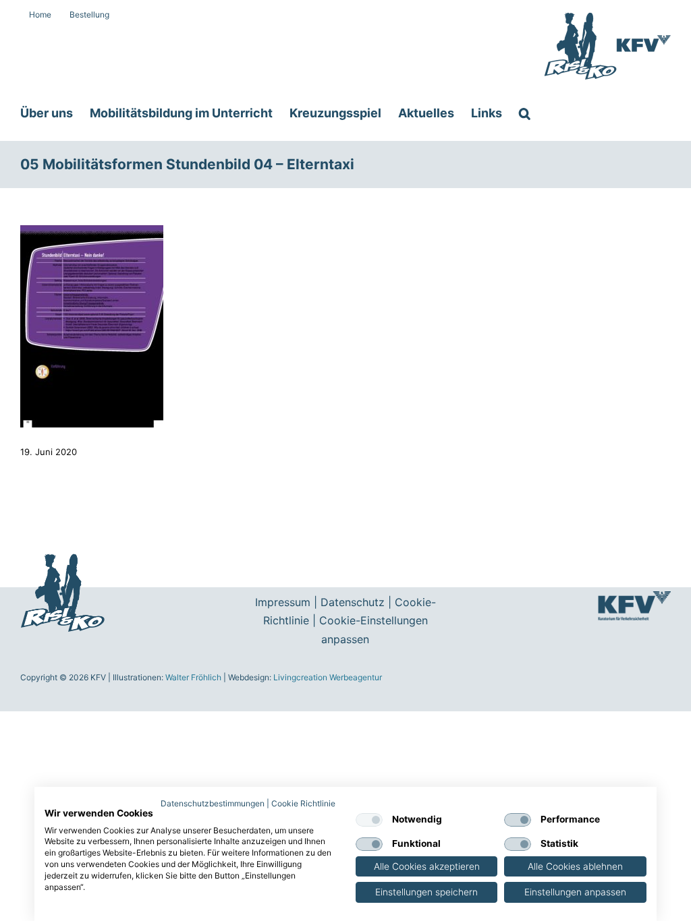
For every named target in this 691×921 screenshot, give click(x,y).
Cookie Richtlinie (303, 803)
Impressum (282, 602)
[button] (524, 113)
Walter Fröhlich (193, 677)
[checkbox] (369, 820)
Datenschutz (353, 602)
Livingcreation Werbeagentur (327, 677)
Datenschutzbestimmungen (213, 803)
